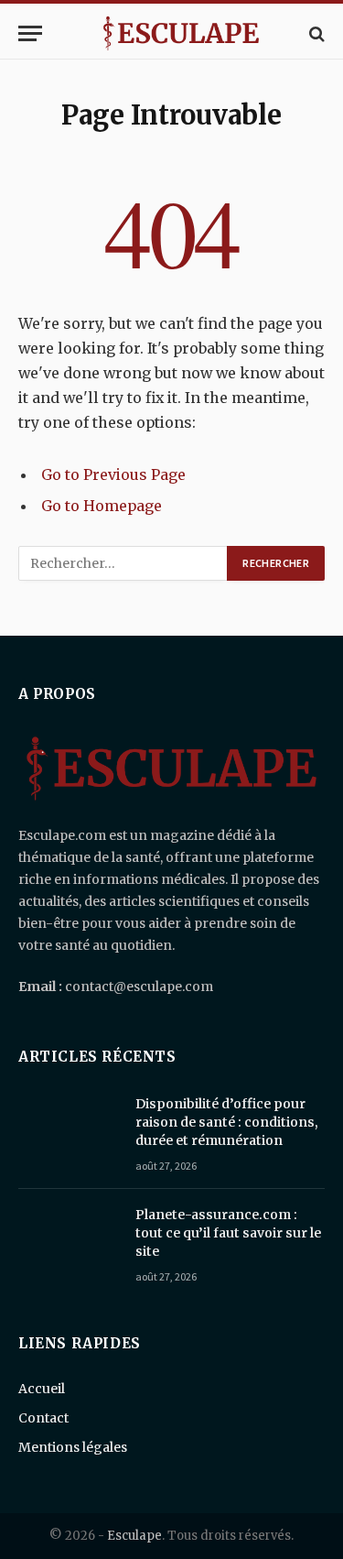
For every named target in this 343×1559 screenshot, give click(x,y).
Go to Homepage (101, 505)
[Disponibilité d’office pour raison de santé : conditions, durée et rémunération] (68, 1127)
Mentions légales (72, 1447)
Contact (43, 1418)
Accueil (41, 1388)
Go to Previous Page (113, 474)
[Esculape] (181, 33)
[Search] (315, 33)
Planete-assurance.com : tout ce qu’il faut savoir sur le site (228, 1232)
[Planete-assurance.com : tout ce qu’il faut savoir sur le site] (68, 1238)
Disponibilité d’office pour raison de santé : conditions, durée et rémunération (226, 1122)
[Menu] (30, 33)
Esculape (134, 1535)
